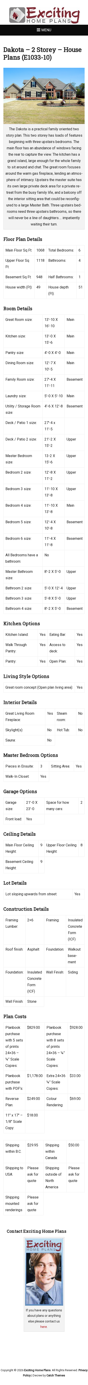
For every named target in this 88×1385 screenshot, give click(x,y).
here (43, 1327)
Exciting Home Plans (37, 1370)
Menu (46, 30)
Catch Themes (55, 1375)
